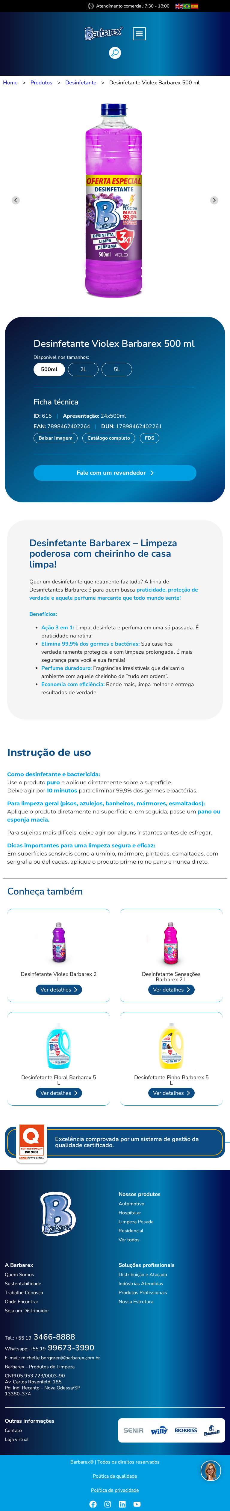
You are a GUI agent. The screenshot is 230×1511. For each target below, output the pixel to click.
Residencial (131, 1231)
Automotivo (131, 1204)
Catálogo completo (108, 438)
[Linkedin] (122, 1504)
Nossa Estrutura (136, 1301)
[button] (139, 33)
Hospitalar (130, 1213)
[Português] (187, 6)
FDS (149, 438)
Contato (13, 1430)
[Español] (195, 6)
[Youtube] (137, 1504)
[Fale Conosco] (210, 1470)
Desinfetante (80, 82)
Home (10, 82)
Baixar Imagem (55, 438)
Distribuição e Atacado (143, 1274)
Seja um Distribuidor (27, 1310)
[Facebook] (93, 1504)
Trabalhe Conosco (24, 1292)
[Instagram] (107, 1504)
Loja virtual (17, 1439)
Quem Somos (19, 1274)
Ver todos (129, 1240)
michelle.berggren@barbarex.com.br (60, 1358)
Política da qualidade (115, 1476)
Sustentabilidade (23, 1283)
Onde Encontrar (21, 1301)
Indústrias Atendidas (141, 1283)
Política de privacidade (115, 1490)
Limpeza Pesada (136, 1222)
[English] (179, 6)
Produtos (41, 82)
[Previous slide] (16, 200)
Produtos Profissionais (143, 1292)
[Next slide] (214, 200)
